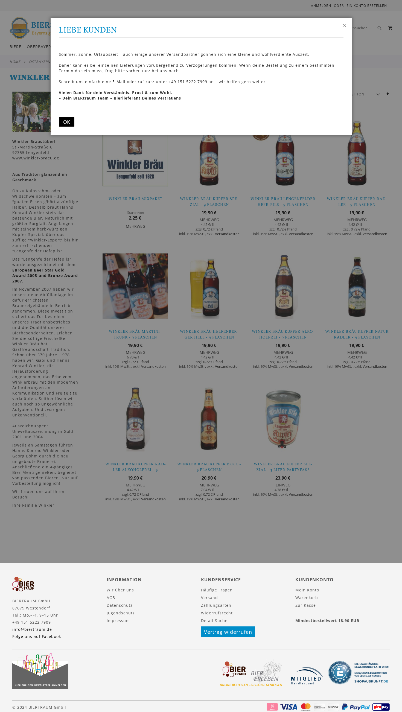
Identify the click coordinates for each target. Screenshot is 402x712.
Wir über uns (120, 590)
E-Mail (119, 81)
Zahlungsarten (216, 605)
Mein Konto (307, 590)
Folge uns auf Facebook (36, 636)
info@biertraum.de (32, 629)
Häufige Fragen (217, 590)
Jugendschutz (121, 612)
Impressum (118, 620)
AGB (111, 597)
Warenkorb (306, 597)
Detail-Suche (214, 620)
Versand (209, 597)
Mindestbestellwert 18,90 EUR (327, 620)
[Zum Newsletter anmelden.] (40, 687)
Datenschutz (120, 605)
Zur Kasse (305, 605)
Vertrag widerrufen (228, 632)
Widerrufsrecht (217, 612)
